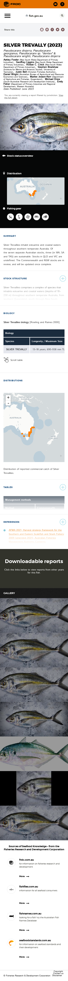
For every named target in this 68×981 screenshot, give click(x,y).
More (22, 876)
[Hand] (10, 216)
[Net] (27, 216)
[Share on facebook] (52, 29)
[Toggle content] (62, 278)
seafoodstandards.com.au (35, 940)
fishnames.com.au (30, 913)
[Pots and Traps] (45, 216)
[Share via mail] (47, 29)
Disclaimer (57, 975)
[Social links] (12, 4)
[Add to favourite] (63, 29)
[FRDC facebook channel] (62, 4)
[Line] (19, 216)
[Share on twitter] (57, 29)
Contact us (58, 973)
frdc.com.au (26, 859)
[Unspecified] (36, 216)
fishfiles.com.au (28, 886)
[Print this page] (42, 29)
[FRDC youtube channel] (55, 4)
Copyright (58, 971)
